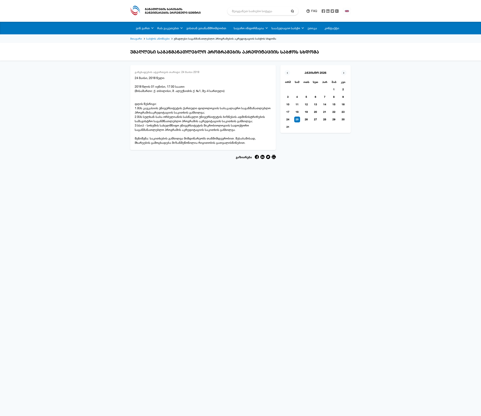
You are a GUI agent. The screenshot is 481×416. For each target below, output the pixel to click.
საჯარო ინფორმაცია (249, 28)
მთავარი (136, 38)
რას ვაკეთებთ (168, 28)
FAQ (314, 11)
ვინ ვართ (143, 28)
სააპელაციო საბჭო (286, 28)
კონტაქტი (331, 28)
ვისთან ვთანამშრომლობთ (206, 28)
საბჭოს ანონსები (158, 38)
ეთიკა (312, 28)
